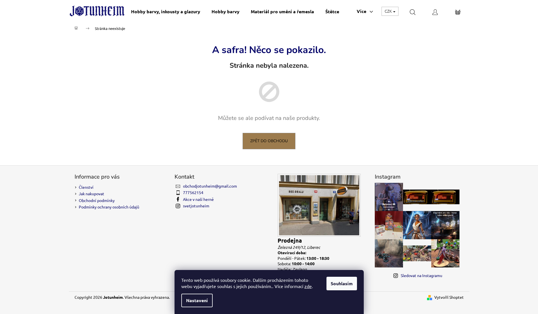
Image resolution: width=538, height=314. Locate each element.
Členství (86, 187)
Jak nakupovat (91, 193)
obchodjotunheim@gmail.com (210, 185)
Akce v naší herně (198, 199)
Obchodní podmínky (97, 200)
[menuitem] (165, 11)
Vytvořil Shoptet (449, 297)
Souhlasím (342, 283)
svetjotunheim (196, 205)
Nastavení (197, 300)
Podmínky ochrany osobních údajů (109, 206)
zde (308, 286)
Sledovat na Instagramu (421, 275)
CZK (389, 11)
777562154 (193, 192)
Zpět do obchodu (269, 141)
